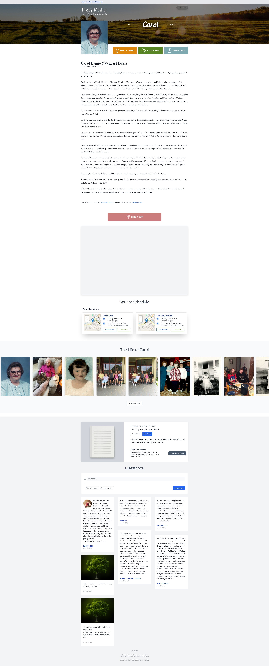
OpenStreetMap (136, 660)
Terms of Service (140, 657)
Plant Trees (124, 329)
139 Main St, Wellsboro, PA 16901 (118, 325)
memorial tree (106, 202)
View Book (135, 434)
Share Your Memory (177, 453)
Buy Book (147, 434)
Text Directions (109, 329)
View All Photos (134, 403)
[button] (92, 320)
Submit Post (179, 488)
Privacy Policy (129, 657)
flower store (137, 202)
